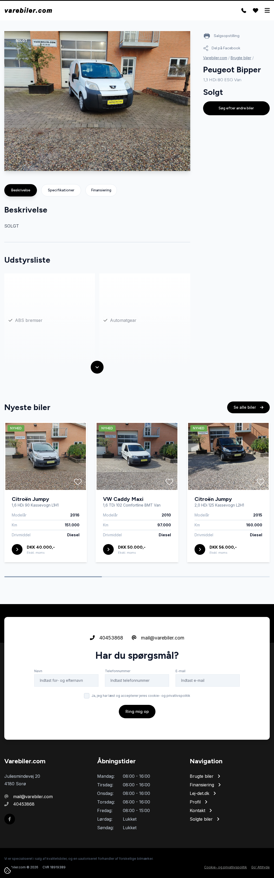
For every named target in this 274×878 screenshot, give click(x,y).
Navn (38, 671)
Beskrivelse (20, 190)
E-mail (180, 671)
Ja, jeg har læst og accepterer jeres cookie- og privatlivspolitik (141, 696)
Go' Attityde (260, 867)
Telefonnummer (117, 671)
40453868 (110, 638)
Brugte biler (241, 57)
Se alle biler (245, 407)
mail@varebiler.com (162, 638)
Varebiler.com (215, 57)
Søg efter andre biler (236, 108)
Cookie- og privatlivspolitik (225, 867)
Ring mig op (137, 711)
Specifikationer (61, 190)
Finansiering (101, 190)
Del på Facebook (226, 48)
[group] (97, 101)
